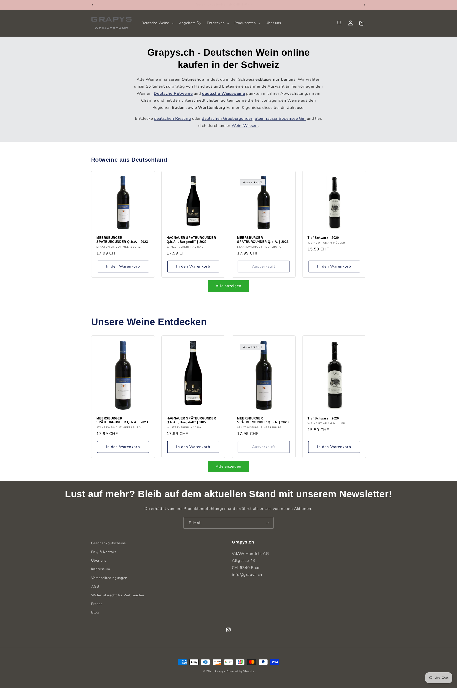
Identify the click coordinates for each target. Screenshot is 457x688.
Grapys (220, 671)
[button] (157, 23)
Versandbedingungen (109, 577)
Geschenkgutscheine (108, 543)
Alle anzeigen (229, 286)
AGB (95, 586)
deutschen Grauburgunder (227, 118)
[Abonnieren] (267, 523)
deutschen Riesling (172, 118)
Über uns (99, 560)
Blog (95, 612)
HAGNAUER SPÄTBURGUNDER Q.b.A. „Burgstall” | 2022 (191, 240)
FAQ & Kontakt (103, 551)
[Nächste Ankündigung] (364, 5)
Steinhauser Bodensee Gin (280, 118)
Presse (97, 603)
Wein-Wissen (245, 125)
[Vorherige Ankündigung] (92, 5)
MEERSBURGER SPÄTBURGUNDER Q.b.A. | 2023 (122, 240)
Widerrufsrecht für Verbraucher (117, 595)
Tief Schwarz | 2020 (323, 237)
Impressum (100, 569)
